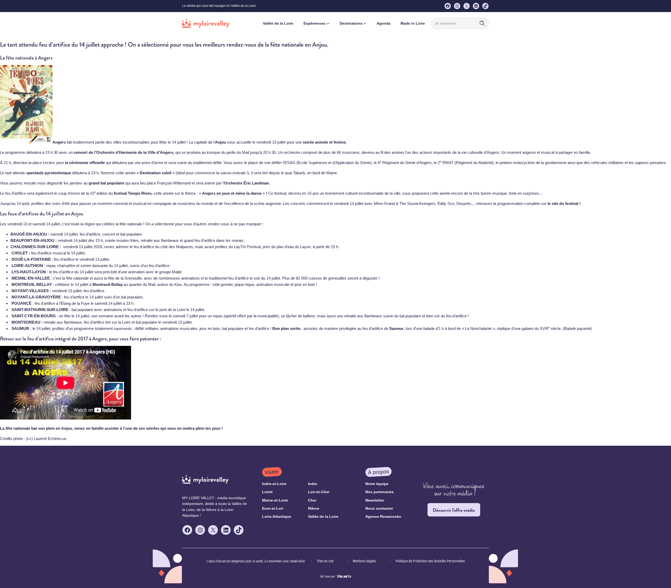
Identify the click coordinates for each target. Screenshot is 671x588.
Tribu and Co (344, 576)
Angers (59, 142)
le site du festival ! (565, 203)
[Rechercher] (482, 23)
